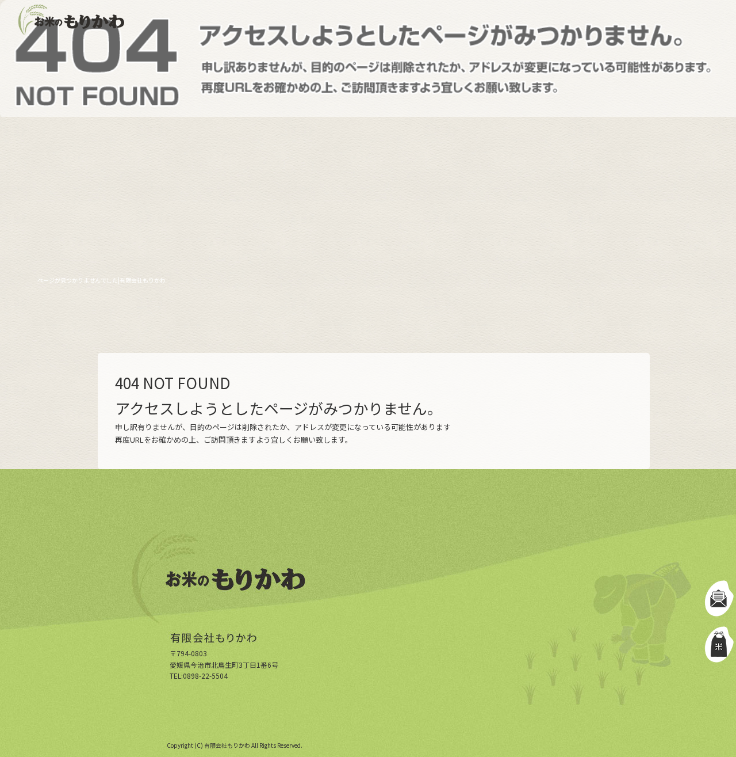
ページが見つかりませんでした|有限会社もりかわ (101, 280)
